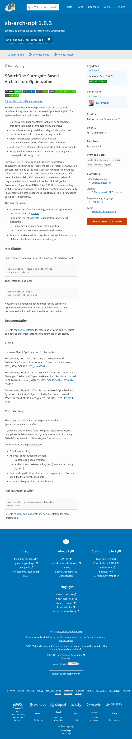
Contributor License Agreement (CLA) (49, 473)
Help (69, 7)
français (30, 690)
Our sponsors (66, 576)
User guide (24, 567)
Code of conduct (65, 603)
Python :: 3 (97, 202)
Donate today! (66, 640)
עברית (58, 693)
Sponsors (93, 7)
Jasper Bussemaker (106, 119)
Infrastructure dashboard (64, 563)
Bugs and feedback (106, 559)
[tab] (15, 54)
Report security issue (66, 598)
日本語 (40, 690)
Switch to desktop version (66, 673)
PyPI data (93, 70)
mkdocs (18, 514)
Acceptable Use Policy (64, 611)
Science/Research (101, 183)
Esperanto (68, 693)
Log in (107, 7)
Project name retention (24, 571)
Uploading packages (24, 563)
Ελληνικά (80, 690)
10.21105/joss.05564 (34, 366)
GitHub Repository (15, 101)
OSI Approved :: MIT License (107, 192)
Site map (66, 658)
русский (126, 690)
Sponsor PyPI (106, 571)
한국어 (78, 693)
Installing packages (24, 559)
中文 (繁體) (114, 690)
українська (68, 690)
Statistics (66, 567)
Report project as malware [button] (107, 221)
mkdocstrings (35, 514)
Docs (80, 7)
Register (120, 7)
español (21, 690)
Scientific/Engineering (104, 211)
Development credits (105, 576)
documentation (26, 330)
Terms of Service (65, 594)
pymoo (35, 213)
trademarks (95, 646)
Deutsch (90, 690)
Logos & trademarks (66, 571)
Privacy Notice (64, 607)
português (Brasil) (53, 690)
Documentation (34, 101)
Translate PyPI (105, 567)
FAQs (25, 576)
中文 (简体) (101, 690)
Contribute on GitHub (105, 563)
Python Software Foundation (64, 649)
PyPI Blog (65, 559)
